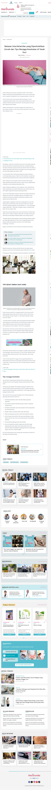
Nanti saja (26, 13)
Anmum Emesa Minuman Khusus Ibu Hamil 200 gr (8, 626)
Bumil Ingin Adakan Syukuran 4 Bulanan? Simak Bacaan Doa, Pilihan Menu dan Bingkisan (20, 239)
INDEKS (49, 12)
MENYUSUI (11, 12)
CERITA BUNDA (43, 12)
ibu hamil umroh (14, 462)
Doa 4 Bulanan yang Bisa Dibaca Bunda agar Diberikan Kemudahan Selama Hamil (20, 235)
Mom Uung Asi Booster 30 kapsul (23, 626)
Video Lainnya (43, 532)
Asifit (34, 623)
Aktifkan (31, 13)
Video (24, 16)
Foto (28, 16)
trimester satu (24, 462)
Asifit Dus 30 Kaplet (37, 625)
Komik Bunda (13, 16)
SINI (30, 250)
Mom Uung (20, 623)
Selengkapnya (43, 587)
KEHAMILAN (4, 12)
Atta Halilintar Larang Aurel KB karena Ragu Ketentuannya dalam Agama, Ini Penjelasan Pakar (20, 243)
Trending (19, 16)
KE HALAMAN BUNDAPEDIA (23, 664)
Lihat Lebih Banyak (42, 561)
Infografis (32, 16)
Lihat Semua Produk (42, 604)
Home (4, 39)
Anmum (4, 623)
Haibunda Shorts (5, 16)
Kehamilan (9, 39)
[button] (45, 518)
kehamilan (5, 462)
